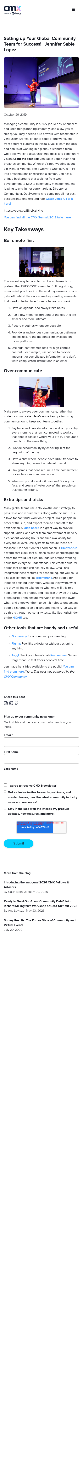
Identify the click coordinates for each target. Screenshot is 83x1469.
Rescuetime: (58, 655)
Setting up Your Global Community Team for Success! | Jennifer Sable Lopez (40, 44)
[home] (12, 10)
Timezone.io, (69, 548)
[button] (73, 10)
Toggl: (16, 655)
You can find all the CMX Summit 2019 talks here (37, 217)
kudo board (31, 528)
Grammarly (19, 636)
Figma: (16, 643)
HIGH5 (17, 617)
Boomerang (44, 577)
